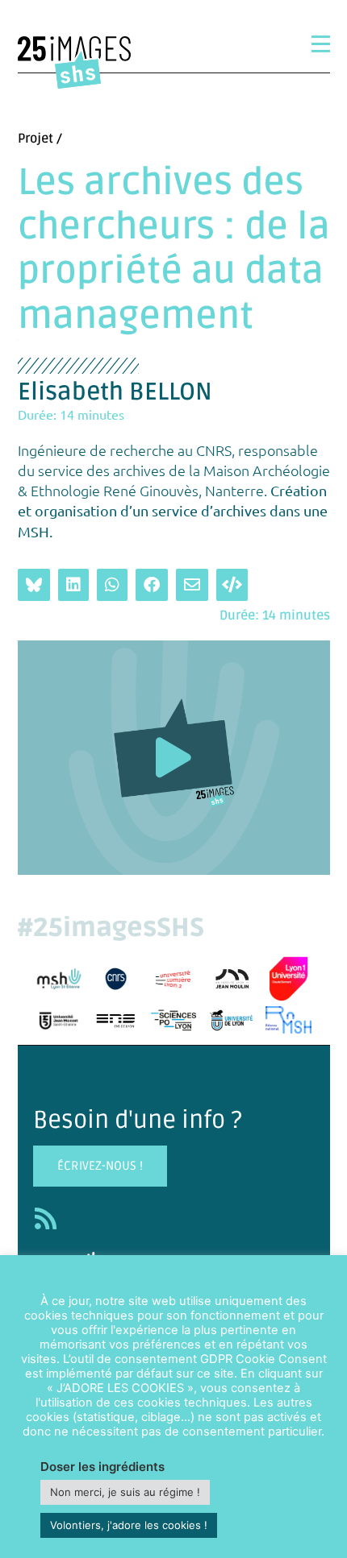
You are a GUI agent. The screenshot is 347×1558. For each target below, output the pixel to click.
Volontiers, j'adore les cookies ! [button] (128, 1525)
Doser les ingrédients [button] (102, 1466)
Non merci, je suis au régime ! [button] (125, 1491)
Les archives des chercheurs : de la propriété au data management (174, 249)
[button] (173, 757)
